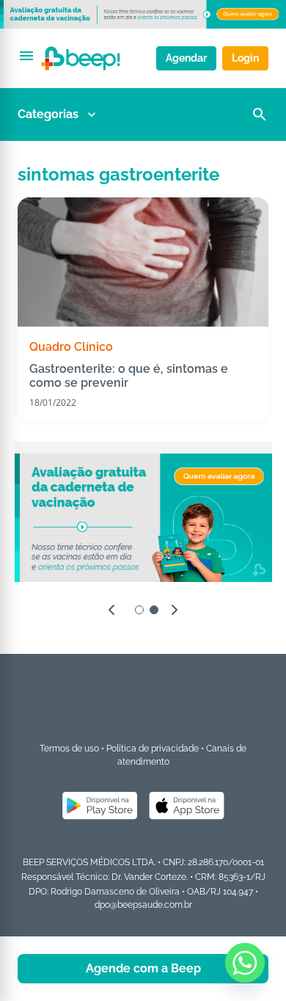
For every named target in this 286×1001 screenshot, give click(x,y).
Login (245, 58)
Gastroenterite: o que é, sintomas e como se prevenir (128, 376)
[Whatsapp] (245, 963)
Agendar (186, 58)
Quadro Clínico (71, 347)
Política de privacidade (152, 748)
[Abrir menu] (26, 56)
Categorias (48, 114)
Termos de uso (69, 748)
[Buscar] (259, 114)
